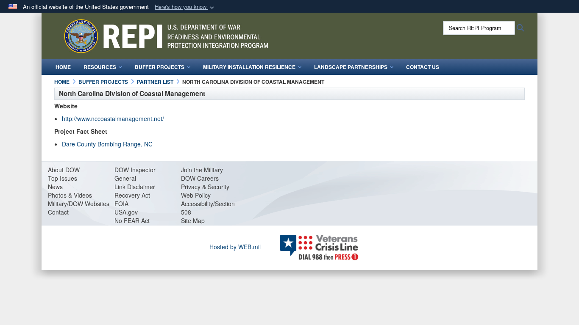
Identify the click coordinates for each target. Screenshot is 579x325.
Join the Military (202, 169)
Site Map (193, 220)
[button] (185, 7)
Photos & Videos (70, 195)
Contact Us (422, 67)
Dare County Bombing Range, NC (107, 144)
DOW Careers (200, 178)
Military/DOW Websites (78, 203)
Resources (100, 67)
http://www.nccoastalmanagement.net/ (113, 118)
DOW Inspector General (135, 173)
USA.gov (126, 212)
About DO (61, 169)
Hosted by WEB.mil (235, 246)
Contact (58, 212)
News (55, 186)
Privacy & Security (205, 186)
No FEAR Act (132, 220)
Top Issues (62, 178)
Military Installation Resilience (249, 67)
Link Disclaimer (134, 186)
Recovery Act (132, 195)
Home (63, 67)
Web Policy (196, 195)
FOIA (121, 203)
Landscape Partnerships (350, 67)
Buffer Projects (159, 67)
